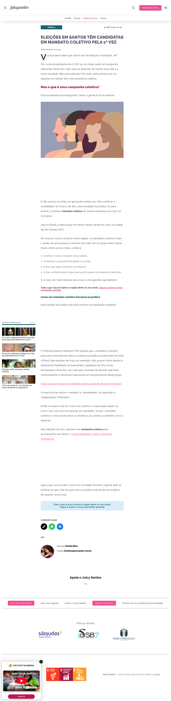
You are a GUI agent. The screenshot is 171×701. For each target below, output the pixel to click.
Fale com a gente (49, 603)
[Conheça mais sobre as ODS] (66, 674)
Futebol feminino (90, 18)
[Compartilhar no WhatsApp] (52, 526)
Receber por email (150, 8)
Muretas (77, 18)
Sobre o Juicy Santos (75, 603)
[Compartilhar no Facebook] (60, 526)
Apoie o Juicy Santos (104, 603)
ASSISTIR (21, 696)
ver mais (32, 322)
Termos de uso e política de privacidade (142, 603)
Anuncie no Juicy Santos (21, 603)
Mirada (103, 18)
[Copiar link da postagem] (44, 526)
